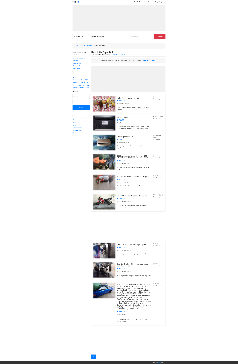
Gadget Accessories (78, 63)
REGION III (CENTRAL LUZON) (80, 80)
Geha (74, 125)
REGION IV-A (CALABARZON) (80, 82)
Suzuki (74, 133)
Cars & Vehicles (77, 66)
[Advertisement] (119, 18)
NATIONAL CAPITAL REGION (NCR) (80, 76)
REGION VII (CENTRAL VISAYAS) (81, 85)
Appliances (75, 60)
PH (76, 2)
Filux (74, 122)
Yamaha (75, 120)
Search (160, 37)
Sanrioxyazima (77, 130)
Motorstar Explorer (77, 127)
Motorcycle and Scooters (79, 58)
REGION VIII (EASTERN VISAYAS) (81, 87)
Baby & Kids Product (78, 68)
